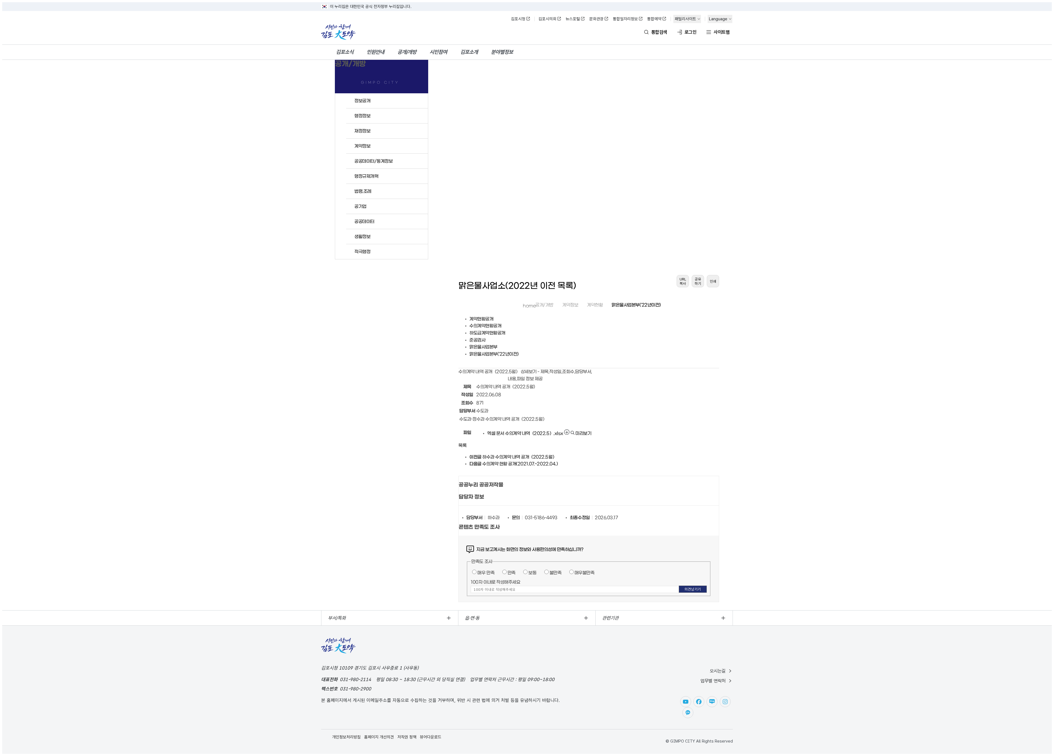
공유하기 (698, 281)
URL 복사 (683, 281)
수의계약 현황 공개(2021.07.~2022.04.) (520, 464)
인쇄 (713, 281)
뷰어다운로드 (430, 737)
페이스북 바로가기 (698, 701)
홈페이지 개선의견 (379, 737)
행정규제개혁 (366, 176)
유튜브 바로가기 (685, 701)
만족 (511, 572)
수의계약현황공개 (485, 326)
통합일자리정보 (625, 18)
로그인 (690, 32)
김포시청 (518, 18)
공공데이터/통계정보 (373, 161)
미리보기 (583, 433)
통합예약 (654, 18)
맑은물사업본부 (483, 347)
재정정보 (362, 131)
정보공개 (362, 101)
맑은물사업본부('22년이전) (636, 305)
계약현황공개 (481, 319)
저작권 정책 (406, 737)
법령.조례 (362, 191)
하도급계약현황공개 (487, 333)
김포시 (338, 32)
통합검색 (659, 32)
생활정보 (362, 236)
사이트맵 (722, 32)
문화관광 (596, 18)
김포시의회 (547, 18)
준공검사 (477, 340)
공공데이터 (364, 221)
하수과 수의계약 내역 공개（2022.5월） (519, 457)
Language (718, 18)
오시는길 (718, 671)
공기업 (360, 206)
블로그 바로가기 (712, 701)
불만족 (556, 572)
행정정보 (362, 116)
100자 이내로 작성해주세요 (495, 582)
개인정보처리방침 (346, 737)
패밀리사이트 (685, 18)
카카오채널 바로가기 (687, 712)
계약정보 (362, 146)
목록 (462, 445)
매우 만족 (485, 572)
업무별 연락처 (713, 681)
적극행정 (362, 251)
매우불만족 (584, 572)
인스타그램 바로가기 (725, 701)
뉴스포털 (573, 18)
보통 (532, 572)
